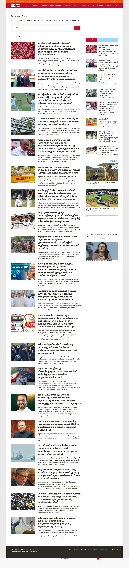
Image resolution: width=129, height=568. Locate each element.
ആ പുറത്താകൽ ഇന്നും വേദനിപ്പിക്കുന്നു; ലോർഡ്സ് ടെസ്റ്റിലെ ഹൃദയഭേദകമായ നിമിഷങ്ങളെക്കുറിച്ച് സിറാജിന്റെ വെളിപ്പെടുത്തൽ (108, 150)
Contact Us (35, 1)
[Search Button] (117, 1)
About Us (29, 1)
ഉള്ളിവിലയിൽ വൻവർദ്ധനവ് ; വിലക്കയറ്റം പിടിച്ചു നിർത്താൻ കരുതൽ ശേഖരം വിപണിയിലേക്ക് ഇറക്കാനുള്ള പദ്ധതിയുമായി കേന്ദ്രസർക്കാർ (56, 49)
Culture (91, 5)
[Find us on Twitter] (115, 550)
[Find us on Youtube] (117, 550)
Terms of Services (104, 550)
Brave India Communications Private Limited (25, 549)
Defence (44, 5)
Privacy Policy (93, 550)
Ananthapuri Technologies (29, 552)
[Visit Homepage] (15, 5)
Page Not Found (19, 12)
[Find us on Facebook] (112, 550)
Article (75, 5)
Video (108, 5)
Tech (83, 5)
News (35, 5)
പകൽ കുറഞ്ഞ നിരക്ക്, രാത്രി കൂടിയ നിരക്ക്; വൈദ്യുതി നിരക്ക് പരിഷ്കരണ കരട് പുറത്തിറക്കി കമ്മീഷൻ (59, 122)
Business (100, 5)
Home (12, 12)
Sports (67, 5)
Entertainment (56, 5)
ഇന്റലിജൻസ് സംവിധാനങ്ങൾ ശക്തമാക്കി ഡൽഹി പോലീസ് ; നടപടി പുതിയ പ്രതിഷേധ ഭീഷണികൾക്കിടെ (59, 170)
